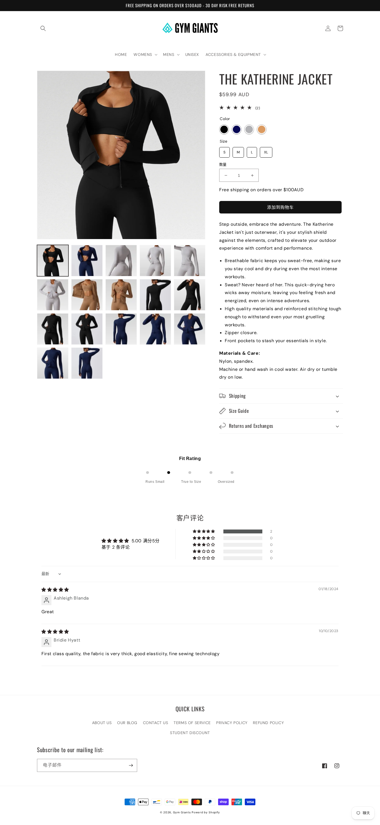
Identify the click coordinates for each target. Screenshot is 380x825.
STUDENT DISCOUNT (190, 732)
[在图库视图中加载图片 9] (155, 294)
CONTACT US (155, 722)
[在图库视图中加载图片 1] (52, 260)
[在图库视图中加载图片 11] (52, 329)
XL (266, 151)
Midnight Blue (236, 129)
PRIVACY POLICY (231, 722)
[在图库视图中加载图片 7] (87, 294)
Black (224, 129)
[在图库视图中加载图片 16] (52, 363)
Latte (262, 129)
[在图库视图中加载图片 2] (87, 260)
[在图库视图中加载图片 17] (87, 363)
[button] (43, 28)
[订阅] (131, 765)
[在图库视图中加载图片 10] (189, 294)
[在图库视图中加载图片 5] (189, 260)
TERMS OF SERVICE (192, 722)
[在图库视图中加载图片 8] (121, 294)
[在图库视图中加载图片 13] (121, 329)
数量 (223, 164)
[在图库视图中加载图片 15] (189, 329)
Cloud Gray (249, 129)
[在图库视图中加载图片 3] (121, 260)
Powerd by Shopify (206, 812)
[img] (55, 590)
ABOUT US (102, 722)
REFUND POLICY (268, 722)
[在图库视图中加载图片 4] (155, 260)
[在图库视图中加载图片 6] (52, 294)
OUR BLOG (127, 722)
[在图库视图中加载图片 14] (155, 329)
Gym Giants (182, 812)
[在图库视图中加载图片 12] (87, 329)
